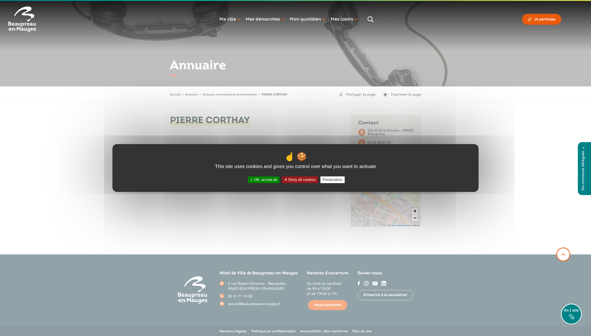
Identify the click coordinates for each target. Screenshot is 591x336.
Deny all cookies (301, 180)
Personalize (332, 180)
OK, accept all (265, 180)
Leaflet (392, 225)
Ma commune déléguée (583, 170)
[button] (230, 19)
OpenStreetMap (404, 225)
